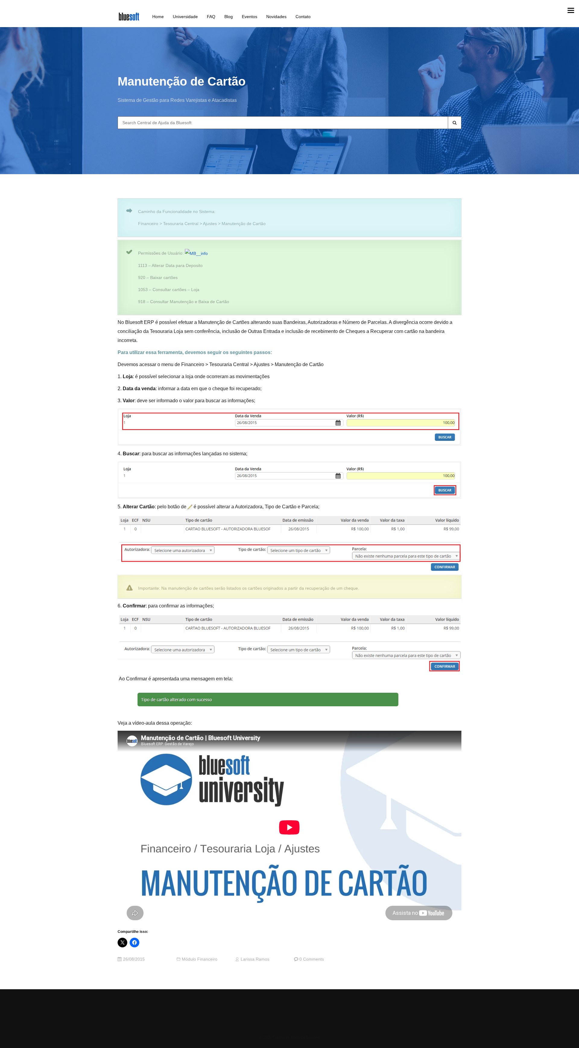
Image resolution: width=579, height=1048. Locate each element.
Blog (228, 16)
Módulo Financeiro (199, 959)
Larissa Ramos (255, 959)
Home (158, 16)
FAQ (211, 16)
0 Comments (311, 959)
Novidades (276, 16)
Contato (303, 16)
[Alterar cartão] (190, 506)
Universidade (185, 16)
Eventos (249, 16)
